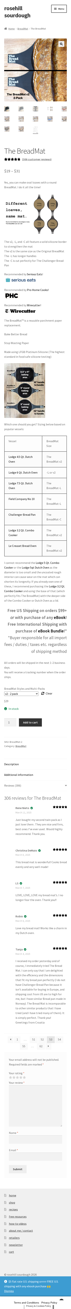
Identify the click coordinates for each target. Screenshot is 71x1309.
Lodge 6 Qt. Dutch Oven (23, 472)
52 (42, 1039)
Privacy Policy (49, 1302)
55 (23, 1046)
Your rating (16, 1073)
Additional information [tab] (18, 775)
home (12, 1195)
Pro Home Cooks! (38, 290)
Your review (17, 1082)
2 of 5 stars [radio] (13, 1077)
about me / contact (21, 1230)
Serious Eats (34, 274)
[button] (61, 44)
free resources (18, 1216)
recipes (13, 1209)
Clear (49, 693)
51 (33, 1039)
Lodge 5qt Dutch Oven (36, 567)
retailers (14, 1238)
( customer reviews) (37, 159)
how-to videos (18, 1223)
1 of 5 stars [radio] (10, 1077)
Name (13, 1133)
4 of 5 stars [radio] (20, 1077)
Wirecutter (33, 305)
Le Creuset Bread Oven (22, 546)
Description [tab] (11, 764)
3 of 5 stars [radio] (17, 1077)
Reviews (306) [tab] (12, 785)
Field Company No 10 (22, 499)
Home (11, 28)
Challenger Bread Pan (22, 514)
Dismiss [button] (9, 1291)
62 (41, 1046)
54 (59, 1039)
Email (13, 1150)
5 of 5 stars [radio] (24, 1077)
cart (11, 1252)
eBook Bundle (51, 631)
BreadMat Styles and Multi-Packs (24, 688)
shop (12, 1202)
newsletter (16, 1245)
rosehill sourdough (17, 12)
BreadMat (22, 28)
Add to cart (30, 722)
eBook (60, 617)
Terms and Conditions (26, 1302)
